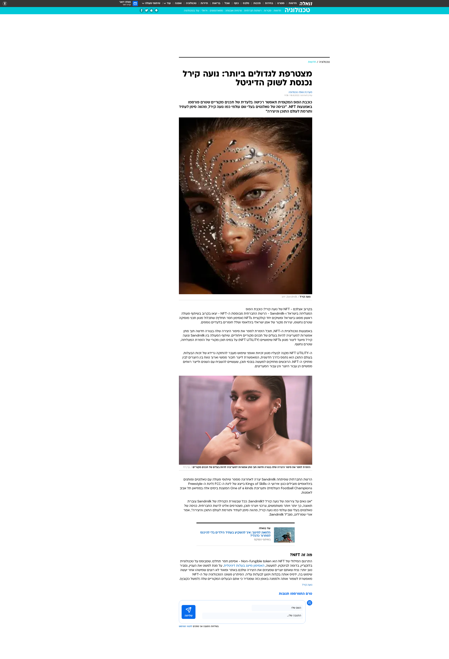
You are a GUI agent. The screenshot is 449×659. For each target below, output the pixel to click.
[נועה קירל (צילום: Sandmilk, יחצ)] (245, 208)
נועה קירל (307, 585)
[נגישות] (5, 3)
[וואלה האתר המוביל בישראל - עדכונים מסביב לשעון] (306, 3)
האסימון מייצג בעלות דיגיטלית (244, 566)
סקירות (267, 11)
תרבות (257, 3)
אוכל (227, 3)
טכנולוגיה (191, 3)
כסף (236, 3)
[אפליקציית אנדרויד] (156, 10)
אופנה (178, 3)
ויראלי (204, 11)
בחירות (269, 3)
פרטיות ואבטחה (233, 11)
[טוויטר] (146, 10)
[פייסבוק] (141, 10)
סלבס (246, 3)
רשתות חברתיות (253, 11)
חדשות (293, 3)
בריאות (216, 3)
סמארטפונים (216, 11)
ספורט (280, 3)
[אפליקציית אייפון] (151, 10)
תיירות (204, 3)
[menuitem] (290, 3)
